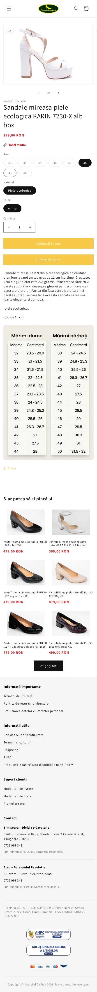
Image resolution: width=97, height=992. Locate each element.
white (12, 208)
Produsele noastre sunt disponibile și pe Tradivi (39, 765)
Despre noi (11, 750)
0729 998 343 (13, 845)
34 (27, 163)
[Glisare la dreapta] (58, 93)
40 (27, 174)
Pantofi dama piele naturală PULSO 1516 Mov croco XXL (71, 644)
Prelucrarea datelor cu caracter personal (33, 711)
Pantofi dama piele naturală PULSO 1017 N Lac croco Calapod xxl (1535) (25, 644)
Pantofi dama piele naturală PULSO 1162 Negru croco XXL (25, 594)
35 (42, 163)
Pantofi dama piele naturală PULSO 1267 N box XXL (25, 543)
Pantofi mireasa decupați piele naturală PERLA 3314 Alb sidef (68, 543)
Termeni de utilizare (18, 696)
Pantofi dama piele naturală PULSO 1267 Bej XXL (71, 594)
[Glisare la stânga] (39, 93)
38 (85, 163)
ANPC (8, 757)
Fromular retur (14, 804)
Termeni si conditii (17, 742)
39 (10, 173)
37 (72, 163)
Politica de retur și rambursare (26, 703)
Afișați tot (48, 666)
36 (57, 163)
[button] (9, 9)
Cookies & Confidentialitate (24, 735)
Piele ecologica (19, 190)
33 (12, 163)
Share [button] (12, 468)
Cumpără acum (48, 260)
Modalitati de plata (17, 796)
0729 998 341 (13, 880)
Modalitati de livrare (18, 789)
